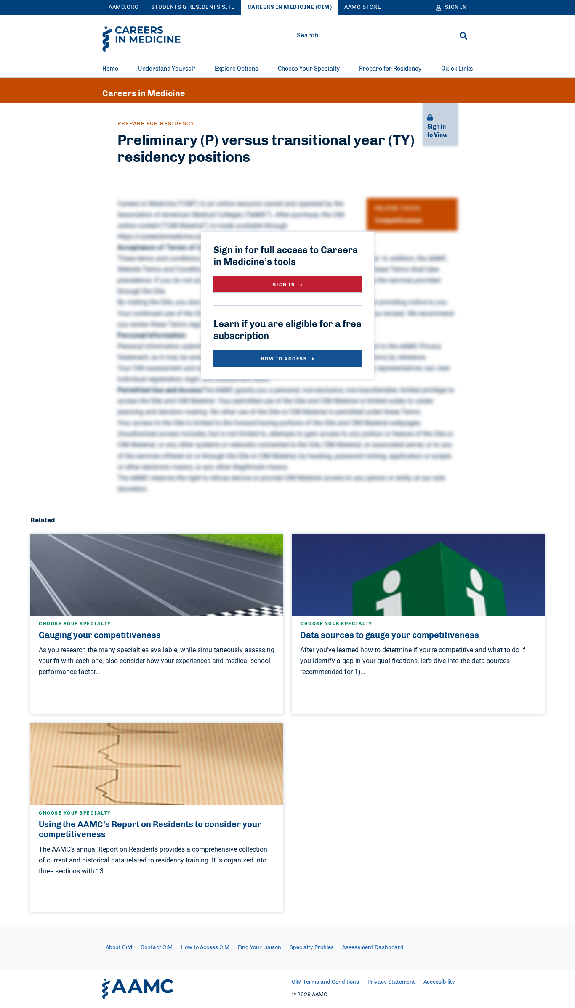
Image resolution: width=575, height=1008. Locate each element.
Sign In (285, 285)
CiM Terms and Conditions (325, 982)
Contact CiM (157, 947)
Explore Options (236, 69)
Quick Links (457, 69)
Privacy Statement (391, 982)
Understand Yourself (166, 69)
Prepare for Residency (390, 69)
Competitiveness (398, 221)
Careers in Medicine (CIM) (290, 7)
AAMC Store (362, 7)
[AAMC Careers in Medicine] (141, 39)
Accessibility (439, 982)
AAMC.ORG (123, 7)
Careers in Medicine (143, 94)
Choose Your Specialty (309, 69)
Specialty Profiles (312, 947)
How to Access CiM (205, 947)
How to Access (285, 359)
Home (110, 69)
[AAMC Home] (137, 989)
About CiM (119, 947)
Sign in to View (437, 131)
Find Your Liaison (259, 947)
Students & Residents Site (193, 7)
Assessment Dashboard (373, 947)
